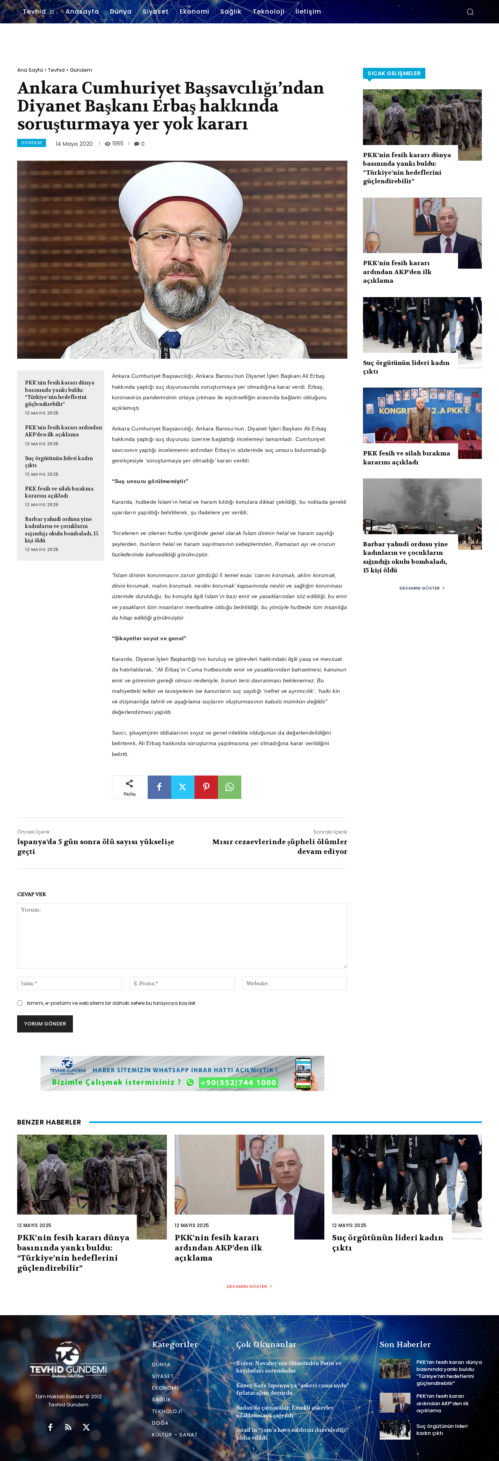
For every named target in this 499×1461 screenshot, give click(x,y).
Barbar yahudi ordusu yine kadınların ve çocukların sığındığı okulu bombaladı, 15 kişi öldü (61, 530)
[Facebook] (159, 787)
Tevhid (56, 70)
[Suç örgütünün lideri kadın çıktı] (422, 332)
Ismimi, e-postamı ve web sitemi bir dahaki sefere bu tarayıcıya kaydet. (111, 1003)
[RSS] (68, 1428)
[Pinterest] (206, 787)
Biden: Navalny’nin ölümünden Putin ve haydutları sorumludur (289, 1367)
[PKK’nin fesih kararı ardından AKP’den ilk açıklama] (422, 233)
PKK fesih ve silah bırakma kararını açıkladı (59, 492)
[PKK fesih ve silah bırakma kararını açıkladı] (422, 423)
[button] (470, 11)
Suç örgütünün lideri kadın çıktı (441, 1429)
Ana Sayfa (30, 70)
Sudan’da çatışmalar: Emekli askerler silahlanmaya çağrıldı (285, 1411)
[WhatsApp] (229, 787)
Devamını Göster (420, 588)
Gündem (81, 70)
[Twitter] (183, 787)
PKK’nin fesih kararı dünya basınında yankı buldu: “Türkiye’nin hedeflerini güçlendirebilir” (59, 393)
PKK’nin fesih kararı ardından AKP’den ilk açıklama (63, 431)
